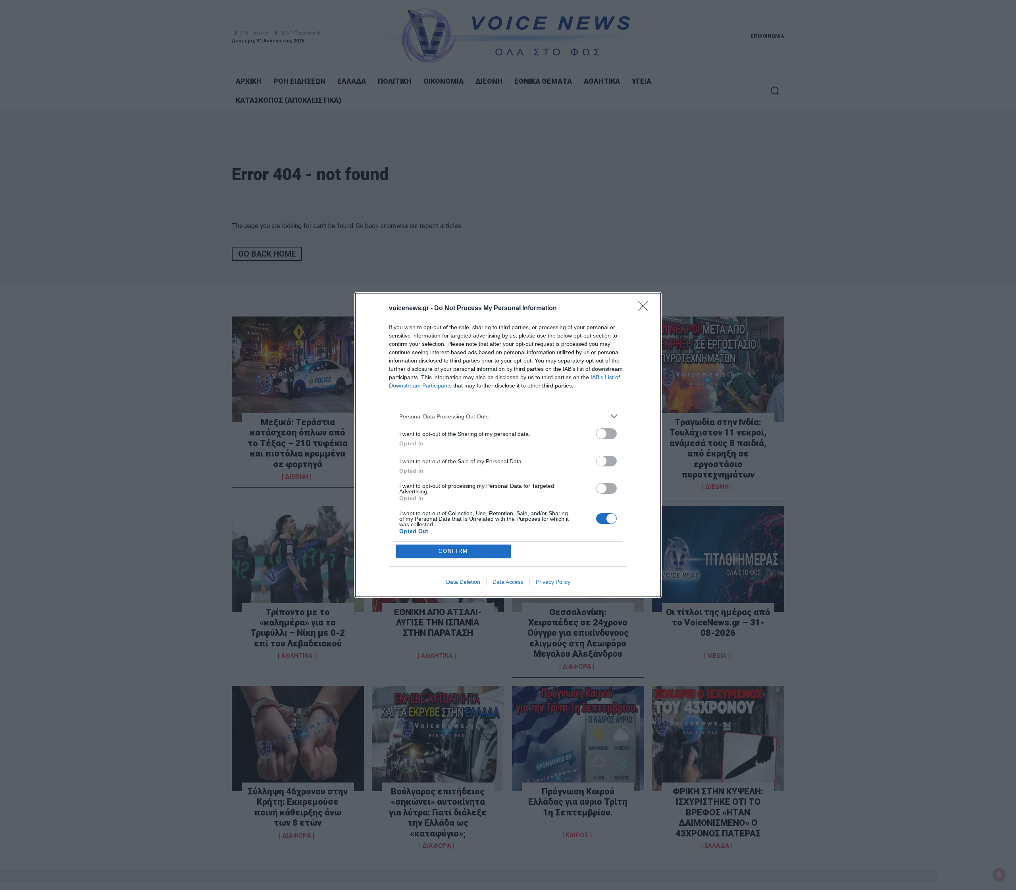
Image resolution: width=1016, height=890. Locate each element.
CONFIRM (453, 551)
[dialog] (508, 445)
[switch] (606, 433)
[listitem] (508, 416)
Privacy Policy (553, 582)
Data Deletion (463, 582)
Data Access (508, 582)
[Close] (645, 308)
